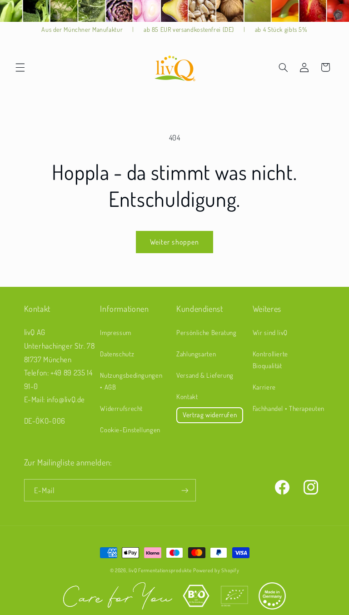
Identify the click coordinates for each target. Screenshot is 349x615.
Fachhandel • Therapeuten (288, 408)
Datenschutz (117, 354)
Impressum (115, 332)
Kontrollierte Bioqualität (270, 360)
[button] (20, 67)
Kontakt (187, 396)
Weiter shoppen (174, 241)
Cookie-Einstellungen (130, 429)
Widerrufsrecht (121, 408)
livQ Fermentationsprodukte (160, 570)
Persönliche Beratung (206, 332)
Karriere (264, 387)
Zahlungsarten (196, 354)
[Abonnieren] (184, 490)
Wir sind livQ (270, 332)
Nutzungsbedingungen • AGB (131, 381)
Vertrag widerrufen (210, 414)
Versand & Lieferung (205, 375)
